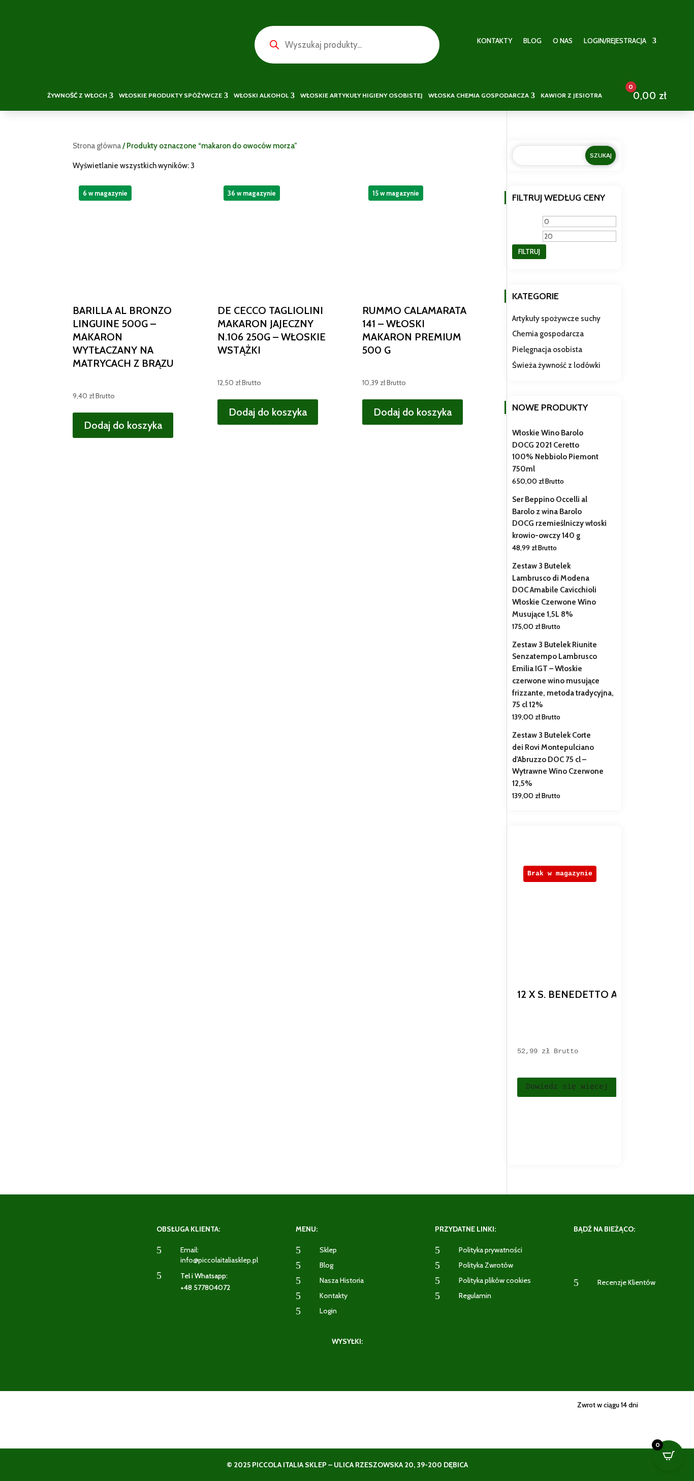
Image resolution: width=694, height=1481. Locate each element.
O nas (563, 41)
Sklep (328, 1249)
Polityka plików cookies (495, 1280)
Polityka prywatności (490, 1249)
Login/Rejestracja (615, 41)
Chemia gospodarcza (548, 333)
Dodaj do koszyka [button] (123, 425)
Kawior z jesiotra (571, 95)
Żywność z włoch (77, 95)
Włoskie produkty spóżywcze (170, 95)
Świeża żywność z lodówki (556, 365)
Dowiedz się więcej (567, 1087)
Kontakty (494, 41)
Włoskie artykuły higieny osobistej (361, 95)
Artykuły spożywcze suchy (556, 318)
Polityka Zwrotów (486, 1265)
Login (328, 1310)
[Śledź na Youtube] (635, 1253)
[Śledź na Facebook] (584, 1253)
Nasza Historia (342, 1280)
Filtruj (529, 251)
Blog (532, 41)
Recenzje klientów (626, 1282)
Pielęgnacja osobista (547, 349)
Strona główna (97, 145)
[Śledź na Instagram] (609, 1253)
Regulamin (475, 1295)
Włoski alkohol (261, 95)
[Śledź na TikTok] (660, 1253)
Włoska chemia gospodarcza (478, 95)
